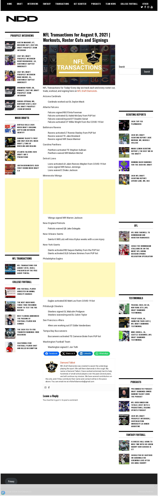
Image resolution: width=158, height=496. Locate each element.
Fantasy (47, 3)
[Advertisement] (79, 196)
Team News (111, 3)
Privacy (11, 481)
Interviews (32, 3)
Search (122, 66)
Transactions (62, 3)
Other (145, 3)
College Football (129, 3)
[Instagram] (45, 387)
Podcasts (96, 3)
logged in (58, 400)
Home (9, 3)
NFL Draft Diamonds (87, 91)
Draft (20, 3)
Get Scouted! (80, 3)
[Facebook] (49, 387)
